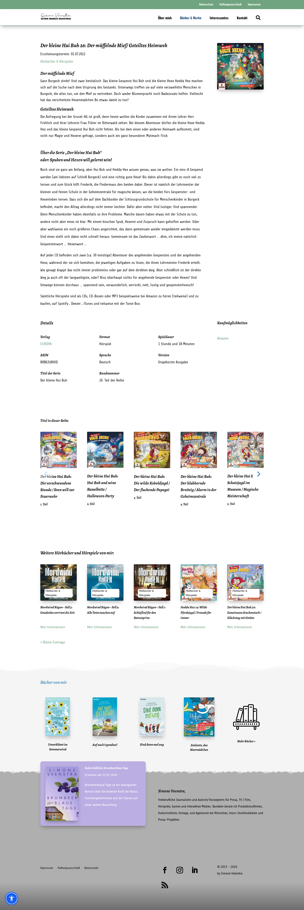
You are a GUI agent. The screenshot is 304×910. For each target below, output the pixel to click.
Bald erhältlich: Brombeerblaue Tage (106, 768)
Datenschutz (91, 867)
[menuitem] (206, 4)
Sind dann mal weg (152, 744)
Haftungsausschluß (69, 867)
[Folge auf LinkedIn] (194, 870)
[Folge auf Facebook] (164, 870)
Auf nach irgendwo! (104, 745)
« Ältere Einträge (52, 642)
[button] (45, 473)
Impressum (46, 867)
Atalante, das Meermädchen (199, 747)
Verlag (45, 336)
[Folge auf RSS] (164, 885)
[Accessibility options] (11, 898)
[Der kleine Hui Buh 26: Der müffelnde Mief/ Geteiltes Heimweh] (240, 88)
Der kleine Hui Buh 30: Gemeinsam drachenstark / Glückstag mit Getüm (244, 612)
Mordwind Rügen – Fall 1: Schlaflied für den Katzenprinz (150, 612)
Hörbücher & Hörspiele (56, 61)
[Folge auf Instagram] (179, 870)
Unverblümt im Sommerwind (57, 746)
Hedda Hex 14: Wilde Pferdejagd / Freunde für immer (196, 612)
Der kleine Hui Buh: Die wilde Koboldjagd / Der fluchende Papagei (152, 483)
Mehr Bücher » (246, 741)
